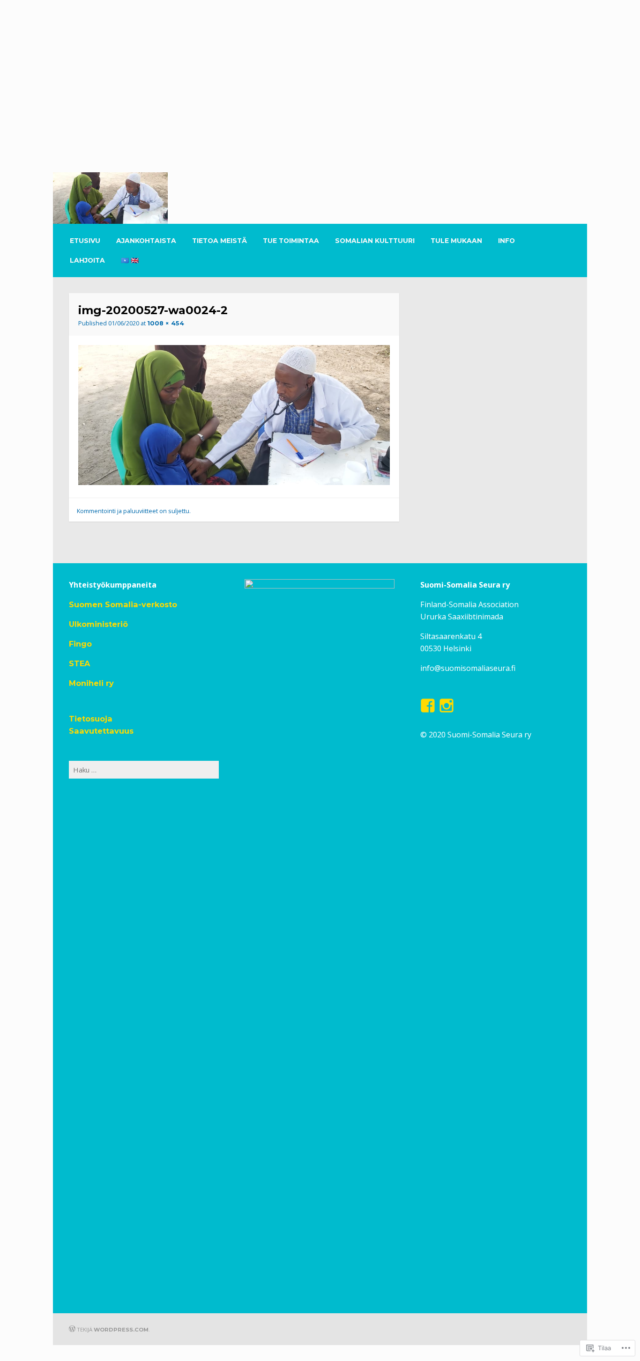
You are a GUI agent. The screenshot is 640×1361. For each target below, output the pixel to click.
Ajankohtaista (146, 240)
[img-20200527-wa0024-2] (234, 482)
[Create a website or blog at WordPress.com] (72, 1329)
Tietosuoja (90, 718)
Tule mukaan (456, 240)
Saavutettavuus (101, 731)
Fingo (80, 643)
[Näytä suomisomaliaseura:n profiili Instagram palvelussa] (446, 705)
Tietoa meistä (219, 240)
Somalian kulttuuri (375, 240)
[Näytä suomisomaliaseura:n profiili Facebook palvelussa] (427, 705)
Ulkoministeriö (98, 624)
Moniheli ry (91, 683)
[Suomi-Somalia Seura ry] (319, 169)
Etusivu (85, 240)
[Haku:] (144, 770)
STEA (79, 663)
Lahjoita (87, 260)
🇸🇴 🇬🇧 (130, 260)
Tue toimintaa (291, 240)
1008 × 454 (165, 323)
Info (506, 240)
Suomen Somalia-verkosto (123, 604)
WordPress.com (121, 1329)
